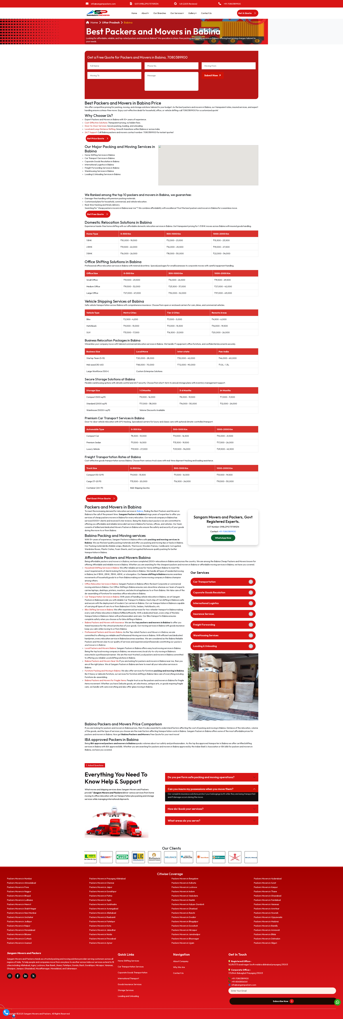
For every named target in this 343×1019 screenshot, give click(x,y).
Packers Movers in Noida (100, 934)
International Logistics (206, 603)
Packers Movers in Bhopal (19, 895)
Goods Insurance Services (129, 984)
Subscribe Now (281, 1001)
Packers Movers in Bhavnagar (185, 938)
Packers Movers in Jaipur (100, 887)
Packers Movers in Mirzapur (184, 930)
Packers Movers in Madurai (266, 921)
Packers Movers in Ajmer (100, 943)
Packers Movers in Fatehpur (102, 921)
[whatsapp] (337, 1002)
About (144, 13)
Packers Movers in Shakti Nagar (21, 908)
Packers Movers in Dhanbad (184, 908)
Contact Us (206, 13)
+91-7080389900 (232, 3)
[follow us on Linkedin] (25, 976)
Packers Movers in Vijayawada (268, 917)
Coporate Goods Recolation (209, 592)
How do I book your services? (185, 808)
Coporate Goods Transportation (132, 972)
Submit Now (211, 75)
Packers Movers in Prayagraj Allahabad (107, 878)
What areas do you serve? (184, 820)
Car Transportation (204, 581)
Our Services (176, 13)
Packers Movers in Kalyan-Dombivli (188, 904)
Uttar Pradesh (111, 22)
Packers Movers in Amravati (267, 930)
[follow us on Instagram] (9, 976)
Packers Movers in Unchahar (20, 917)
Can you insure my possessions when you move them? (200, 789)
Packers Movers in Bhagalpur (185, 921)
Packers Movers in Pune (18, 887)
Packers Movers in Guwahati (185, 925)
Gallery (191, 13)
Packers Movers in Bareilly (266, 925)
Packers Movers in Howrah (266, 913)
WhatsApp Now (223, 538)
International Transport (128, 978)
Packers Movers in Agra (100, 900)
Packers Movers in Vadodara (185, 895)
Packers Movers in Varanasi (266, 904)
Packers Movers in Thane (265, 891)
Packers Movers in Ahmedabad (21, 882)
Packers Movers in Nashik (183, 900)
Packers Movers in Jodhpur (19, 921)
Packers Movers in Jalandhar (102, 930)
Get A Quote (245, 13)
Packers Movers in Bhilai (265, 934)
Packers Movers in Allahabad (102, 913)
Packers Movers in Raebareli (102, 917)
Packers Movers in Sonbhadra (103, 904)
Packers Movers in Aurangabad (103, 908)
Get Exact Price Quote (99, 498)
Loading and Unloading (128, 996)
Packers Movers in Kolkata (184, 882)
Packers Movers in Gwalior (184, 917)
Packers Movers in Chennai (101, 882)
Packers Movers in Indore (183, 891)
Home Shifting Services (128, 960)
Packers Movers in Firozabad (102, 938)
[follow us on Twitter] (33, 976)
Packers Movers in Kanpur (266, 887)
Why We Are (179, 967)
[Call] (6, 1012)
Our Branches (159, 13)
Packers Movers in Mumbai (19, 878)
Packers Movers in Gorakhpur (102, 891)
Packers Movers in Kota (100, 925)
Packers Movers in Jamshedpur (186, 934)
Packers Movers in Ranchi (183, 913)
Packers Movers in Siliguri (265, 943)
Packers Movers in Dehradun (267, 938)
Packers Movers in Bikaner (19, 934)
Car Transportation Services (131, 966)
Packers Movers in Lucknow (184, 887)
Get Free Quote (95, 214)
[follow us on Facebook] (17, 976)
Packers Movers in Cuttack (19, 938)
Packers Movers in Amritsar (266, 908)
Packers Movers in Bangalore (185, 878)
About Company (180, 961)
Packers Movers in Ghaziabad (267, 895)
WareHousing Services (205, 635)
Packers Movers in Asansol (19, 943)
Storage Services (126, 990)
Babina (128, 22)
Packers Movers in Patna (100, 895)
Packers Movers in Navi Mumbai (21, 913)
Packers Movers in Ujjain (183, 943)
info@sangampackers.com (103, 3)
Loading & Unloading (205, 646)
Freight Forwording (204, 624)
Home (134, 13)
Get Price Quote (96, 138)
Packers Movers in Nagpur (19, 891)
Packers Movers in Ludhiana (20, 900)
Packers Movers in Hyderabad (268, 878)
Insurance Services (203, 613)
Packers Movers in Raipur (18, 925)
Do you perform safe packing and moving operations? (201, 777)
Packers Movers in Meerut (19, 904)
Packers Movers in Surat (265, 882)
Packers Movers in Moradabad (21, 930)
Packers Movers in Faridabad (267, 900)
